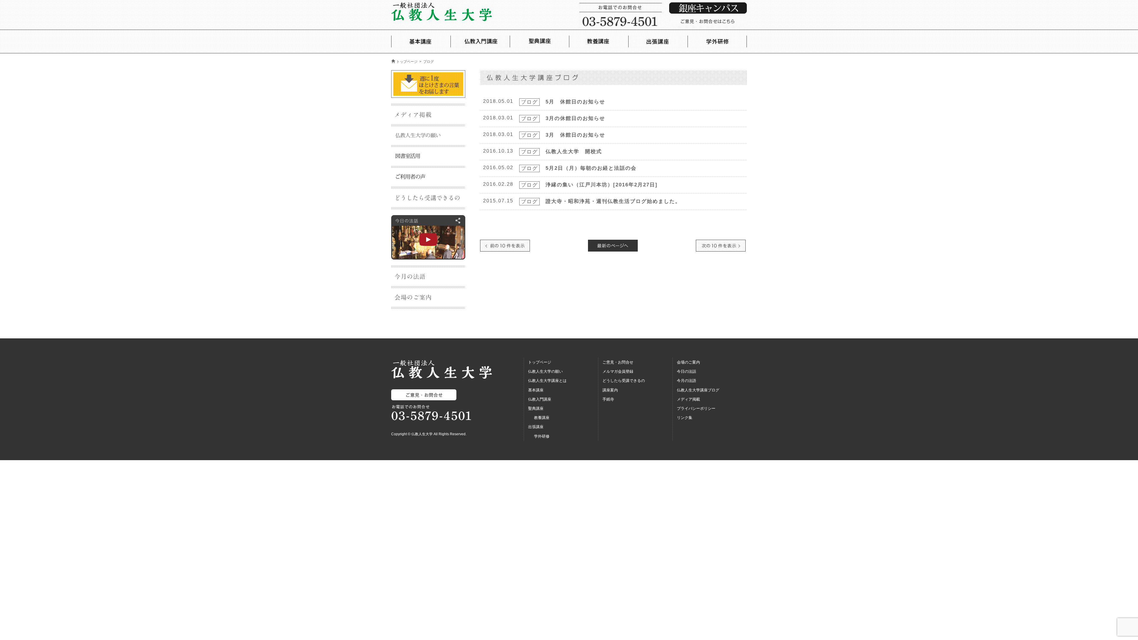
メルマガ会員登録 (617, 371)
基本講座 (536, 390)
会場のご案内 (688, 362)
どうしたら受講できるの (623, 380)
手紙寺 (608, 399)
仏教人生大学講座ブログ (698, 390)
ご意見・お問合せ (617, 362)
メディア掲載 (688, 399)
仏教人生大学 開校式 (574, 151)
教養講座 (541, 417)
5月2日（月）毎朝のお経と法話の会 (591, 168)
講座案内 (610, 390)
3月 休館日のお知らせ (575, 135)
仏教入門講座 (539, 399)
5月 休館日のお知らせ (575, 102)
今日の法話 (686, 371)
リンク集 (684, 417)
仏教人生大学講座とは (547, 380)
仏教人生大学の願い (545, 371)
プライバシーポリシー (696, 408)
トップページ (407, 62)
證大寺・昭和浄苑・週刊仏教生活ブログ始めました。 (613, 201)
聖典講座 (536, 408)
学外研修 (541, 436)
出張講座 (536, 427)
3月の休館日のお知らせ (575, 118)
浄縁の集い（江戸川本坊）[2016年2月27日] (602, 185)
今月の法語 (686, 380)
